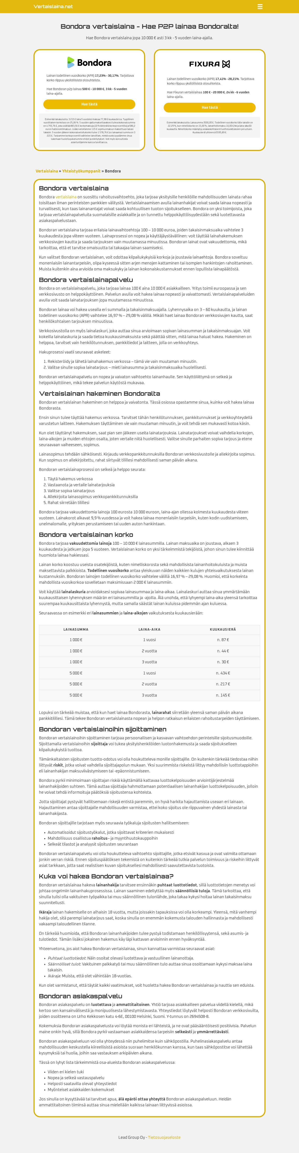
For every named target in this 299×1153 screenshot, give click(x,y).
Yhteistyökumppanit (81, 171)
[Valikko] (260, 6)
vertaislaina (66, 197)
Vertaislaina (47, 171)
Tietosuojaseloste (164, 1138)
